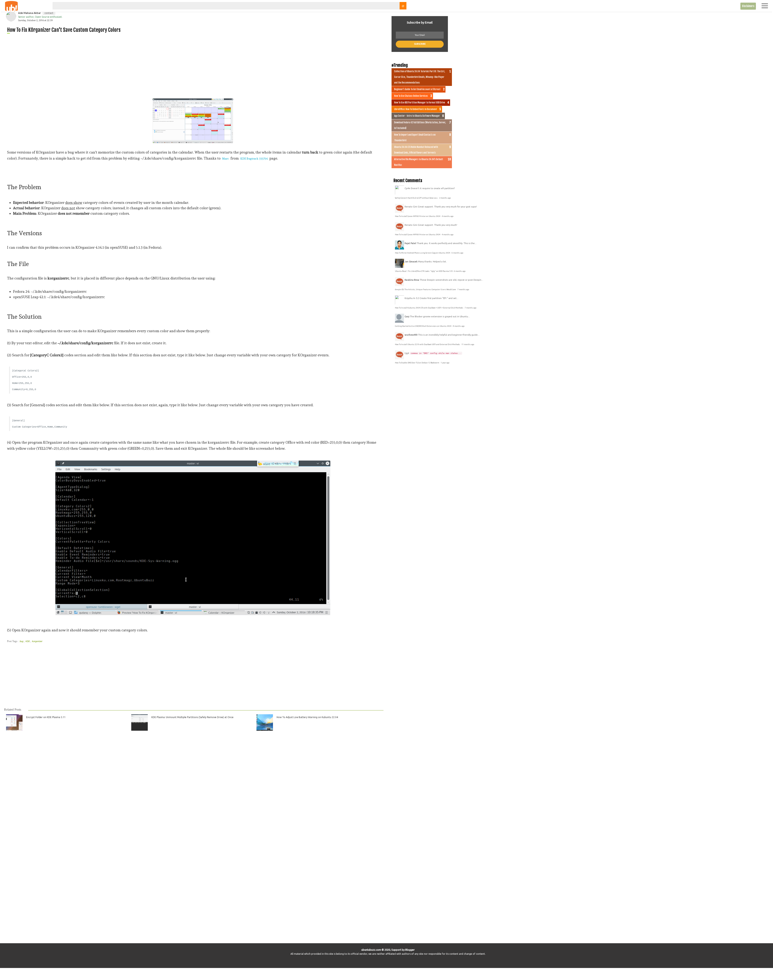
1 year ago (445, 363)
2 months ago (445, 198)
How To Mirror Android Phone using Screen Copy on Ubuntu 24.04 (423, 253)
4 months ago (447, 216)
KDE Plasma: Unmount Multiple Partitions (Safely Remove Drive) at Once (192, 717)
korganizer (37, 641)
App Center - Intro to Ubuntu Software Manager (417, 115)
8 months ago (458, 326)
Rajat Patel (410, 243)
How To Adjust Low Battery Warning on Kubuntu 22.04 (307, 717)
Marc (225, 158)
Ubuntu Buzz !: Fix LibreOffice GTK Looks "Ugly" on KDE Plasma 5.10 (424, 271)
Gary (407, 316)
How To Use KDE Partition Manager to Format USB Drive (419, 102)
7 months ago (463, 290)
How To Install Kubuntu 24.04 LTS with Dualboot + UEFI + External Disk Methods (429, 308)
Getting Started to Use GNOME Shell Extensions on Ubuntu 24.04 (423, 326)
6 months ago (457, 253)
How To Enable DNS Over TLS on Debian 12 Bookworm (417, 363)
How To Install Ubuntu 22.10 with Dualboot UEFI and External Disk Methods (427, 344)
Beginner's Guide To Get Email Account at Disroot (417, 89)
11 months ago (468, 344)
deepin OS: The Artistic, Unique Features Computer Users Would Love (425, 290)
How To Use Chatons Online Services (411, 96)
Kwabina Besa (412, 280)
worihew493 (411, 335)
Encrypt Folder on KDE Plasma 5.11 (46, 717)
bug (22, 641)
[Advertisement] (128, 64)
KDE (27, 641)
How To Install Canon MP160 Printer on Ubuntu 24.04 (418, 216)
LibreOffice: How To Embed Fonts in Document (415, 109)
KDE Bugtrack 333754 (254, 158)
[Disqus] (193, 788)
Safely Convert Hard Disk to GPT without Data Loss (416, 198)
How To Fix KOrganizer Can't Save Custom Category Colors (64, 30)
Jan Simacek (411, 261)
